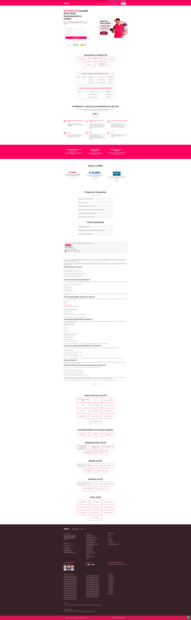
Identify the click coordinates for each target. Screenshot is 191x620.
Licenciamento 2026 (89, 547)
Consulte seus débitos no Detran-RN (92, 580)
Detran (82, 529)
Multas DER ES (83, 416)
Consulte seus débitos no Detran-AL (92, 587)
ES (85, 529)
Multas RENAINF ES (95, 421)
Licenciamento (66, 304)
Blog (104, 3)
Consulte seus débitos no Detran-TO (70, 598)
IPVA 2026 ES (82, 59)
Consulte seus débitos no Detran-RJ (92, 575)
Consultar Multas (89, 549)
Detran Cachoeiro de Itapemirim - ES (82, 483)
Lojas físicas (67, 547)
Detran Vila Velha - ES (89, 489)
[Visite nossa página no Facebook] (89, 564)
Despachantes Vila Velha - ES (89, 452)
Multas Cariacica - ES (95, 465)
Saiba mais (99, 605)
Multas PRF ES (108, 416)
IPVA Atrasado (111, 542)
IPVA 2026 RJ (95, 507)
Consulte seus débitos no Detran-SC (70, 581)
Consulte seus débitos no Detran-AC (70, 588)
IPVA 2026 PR (108, 502)
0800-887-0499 (68, 548)
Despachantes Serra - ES (108, 447)
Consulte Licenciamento (90, 542)
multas (69, 289)
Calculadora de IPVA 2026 (82, 400)
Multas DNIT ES (95, 416)
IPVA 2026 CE (108, 512)
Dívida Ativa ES (108, 405)
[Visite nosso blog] (86, 564)
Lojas (101, 3)
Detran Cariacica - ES (95, 483)
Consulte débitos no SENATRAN (92, 538)
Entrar (123, 3)
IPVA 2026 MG (95, 502)
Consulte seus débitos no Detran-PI (70, 595)
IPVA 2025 (110, 538)
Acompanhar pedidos (113, 3)
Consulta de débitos (75, 529)
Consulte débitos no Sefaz (90, 540)
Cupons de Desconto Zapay (113, 544)
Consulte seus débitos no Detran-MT (70, 591)
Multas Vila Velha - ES (89, 470)
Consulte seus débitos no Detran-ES (92, 584)
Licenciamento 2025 (89, 545)
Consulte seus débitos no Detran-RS (92, 579)
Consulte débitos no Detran (91, 537)
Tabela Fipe (88, 554)
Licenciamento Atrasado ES (102, 64)
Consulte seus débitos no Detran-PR (70, 579)
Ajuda (107, 3)
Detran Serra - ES (108, 483)
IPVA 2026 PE (95, 518)
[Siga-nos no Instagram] (91, 564)
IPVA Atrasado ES (108, 59)
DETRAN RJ (95, 434)
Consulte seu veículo (89, 535)
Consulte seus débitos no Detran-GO (70, 590)
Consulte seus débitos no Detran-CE (70, 584)
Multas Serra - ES (108, 465)
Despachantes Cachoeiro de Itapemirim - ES (83, 447)
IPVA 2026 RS (82, 507)
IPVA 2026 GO (95, 512)
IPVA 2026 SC (108, 507)
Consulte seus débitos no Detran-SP (92, 577)
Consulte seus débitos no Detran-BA (92, 582)
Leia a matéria (72, 177)
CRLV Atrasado (95, 405)
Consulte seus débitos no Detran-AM (92, 586)
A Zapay (97, 3)
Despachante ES (95, 411)
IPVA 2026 (110, 540)
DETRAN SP (108, 434)
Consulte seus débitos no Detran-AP (70, 586)
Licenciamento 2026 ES (95, 59)
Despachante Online (89, 551)
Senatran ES (108, 411)
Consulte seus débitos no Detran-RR (70, 597)
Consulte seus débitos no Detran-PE (70, 583)
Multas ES (89, 64)
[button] (95, 199)
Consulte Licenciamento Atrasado (92, 544)
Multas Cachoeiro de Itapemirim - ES (82, 465)
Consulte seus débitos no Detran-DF (70, 576)
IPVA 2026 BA (83, 512)
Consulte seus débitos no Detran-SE (92, 596)
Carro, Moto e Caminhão (69, 247)
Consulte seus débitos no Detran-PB (92, 593)
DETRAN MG (82, 434)
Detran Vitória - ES (102, 489)
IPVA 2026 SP (82, 502)
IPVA (94, 260)
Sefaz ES (82, 411)
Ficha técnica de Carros (90, 556)
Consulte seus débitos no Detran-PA (70, 593)
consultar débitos (87, 377)
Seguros (87, 558)
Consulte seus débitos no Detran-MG (70, 577)
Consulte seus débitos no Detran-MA (92, 589)
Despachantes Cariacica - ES (95, 447)
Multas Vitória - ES (102, 471)
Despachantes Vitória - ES (102, 452)
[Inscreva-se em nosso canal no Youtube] (93, 564)
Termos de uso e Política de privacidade (78, 40)
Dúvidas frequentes (68, 550)
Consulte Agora (75, 37)
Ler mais (95, 383)
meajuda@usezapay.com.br (70, 552)
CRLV (82, 405)
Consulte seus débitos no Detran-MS (92, 591)
